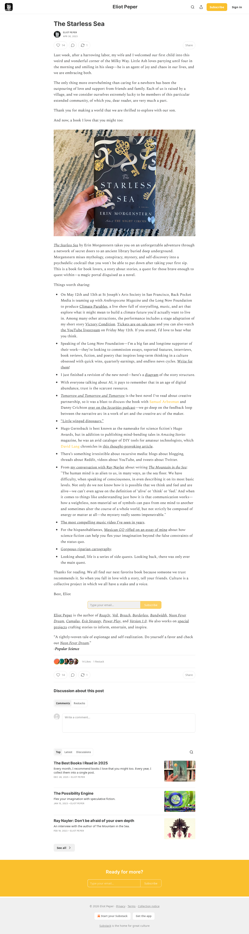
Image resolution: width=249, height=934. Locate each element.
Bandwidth (158, 615)
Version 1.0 (138, 621)
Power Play (112, 621)
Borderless (140, 615)
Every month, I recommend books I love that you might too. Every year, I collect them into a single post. (102, 770)
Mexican (111, 530)
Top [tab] (58, 752)
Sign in (237, 7)
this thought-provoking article (128, 446)
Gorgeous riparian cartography (86, 549)
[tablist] (70, 703)
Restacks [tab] (79, 703)
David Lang (70, 446)
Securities (114, 407)
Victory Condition (100, 324)
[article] (124, 772)
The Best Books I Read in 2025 (81, 763)
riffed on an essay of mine (145, 530)
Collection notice (149, 906)
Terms (132, 906)
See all (61, 848)
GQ (121, 530)
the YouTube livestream (80, 330)
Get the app (144, 916)
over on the (97, 407)
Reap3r (104, 615)
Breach (125, 615)
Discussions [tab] (83, 752)
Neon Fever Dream (74, 643)
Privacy (120, 906)
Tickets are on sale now (136, 324)
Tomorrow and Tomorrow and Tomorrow (93, 396)
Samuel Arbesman (164, 402)
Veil (115, 615)
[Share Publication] (201, 7)
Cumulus (73, 621)
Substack (105, 926)
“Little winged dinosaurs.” (82, 421)
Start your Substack (114, 916)
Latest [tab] (68, 752)
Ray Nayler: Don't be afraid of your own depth (94, 820)
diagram (151, 375)
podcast (128, 407)
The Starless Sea (66, 245)
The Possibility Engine (73, 793)
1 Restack (98, 661)
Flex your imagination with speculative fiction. (84, 799)
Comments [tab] (63, 703)
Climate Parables (93, 306)
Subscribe (217, 7)
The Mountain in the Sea (168, 467)
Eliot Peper (70, 32)
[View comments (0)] (73, 45)
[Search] (192, 7)
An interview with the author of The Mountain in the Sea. (92, 826)
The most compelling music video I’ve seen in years (102, 522)
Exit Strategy (91, 621)
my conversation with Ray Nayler (97, 467)
